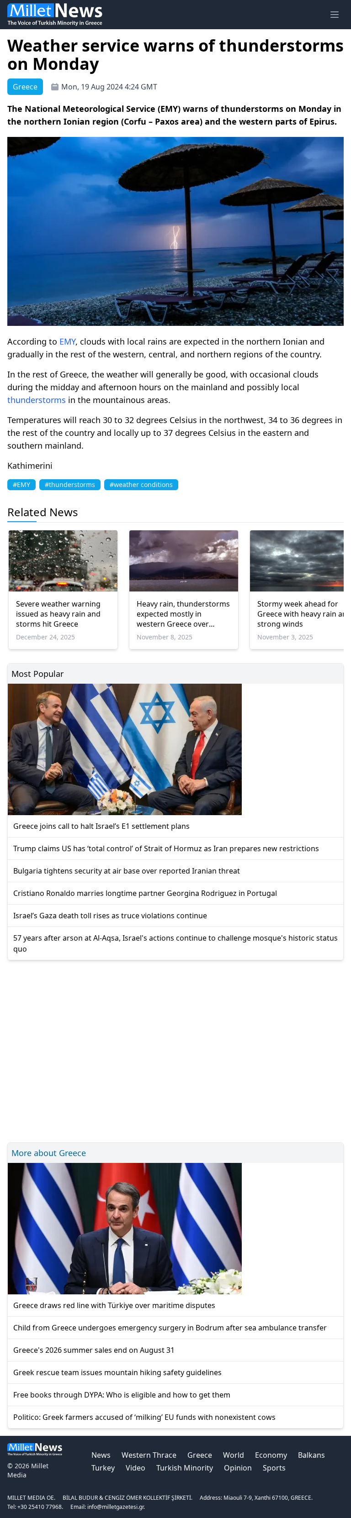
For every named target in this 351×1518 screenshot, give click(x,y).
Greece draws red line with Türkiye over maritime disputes (114, 1305)
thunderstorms (36, 399)
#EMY (21, 484)
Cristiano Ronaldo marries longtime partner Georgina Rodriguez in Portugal (145, 893)
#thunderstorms (70, 484)
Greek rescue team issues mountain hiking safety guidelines (117, 1372)
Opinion (238, 1468)
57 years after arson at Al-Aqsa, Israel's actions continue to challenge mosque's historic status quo (175, 943)
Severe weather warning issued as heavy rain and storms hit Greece (58, 614)
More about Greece (48, 1152)
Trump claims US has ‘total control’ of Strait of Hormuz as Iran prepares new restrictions (166, 848)
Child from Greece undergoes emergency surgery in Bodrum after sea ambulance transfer (170, 1328)
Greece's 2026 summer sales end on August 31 (94, 1350)
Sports (274, 1468)
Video (135, 1468)
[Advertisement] (175, 1050)
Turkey (103, 1468)
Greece (199, 1455)
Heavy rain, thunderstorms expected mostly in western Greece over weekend (183, 614)
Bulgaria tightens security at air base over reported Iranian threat (126, 871)
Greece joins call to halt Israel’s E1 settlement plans (101, 826)
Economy (271, 1455)
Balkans (311, 1455)
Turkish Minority (184, 1468)
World (233, 1455)
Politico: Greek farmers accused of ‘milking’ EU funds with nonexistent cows (144, 1417)
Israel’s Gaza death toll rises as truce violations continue (110, 916)
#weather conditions (141, 484)
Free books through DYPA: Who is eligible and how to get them (121, 1395)
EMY (67, 341)
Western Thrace (149, 1455)
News (101, 1455)
